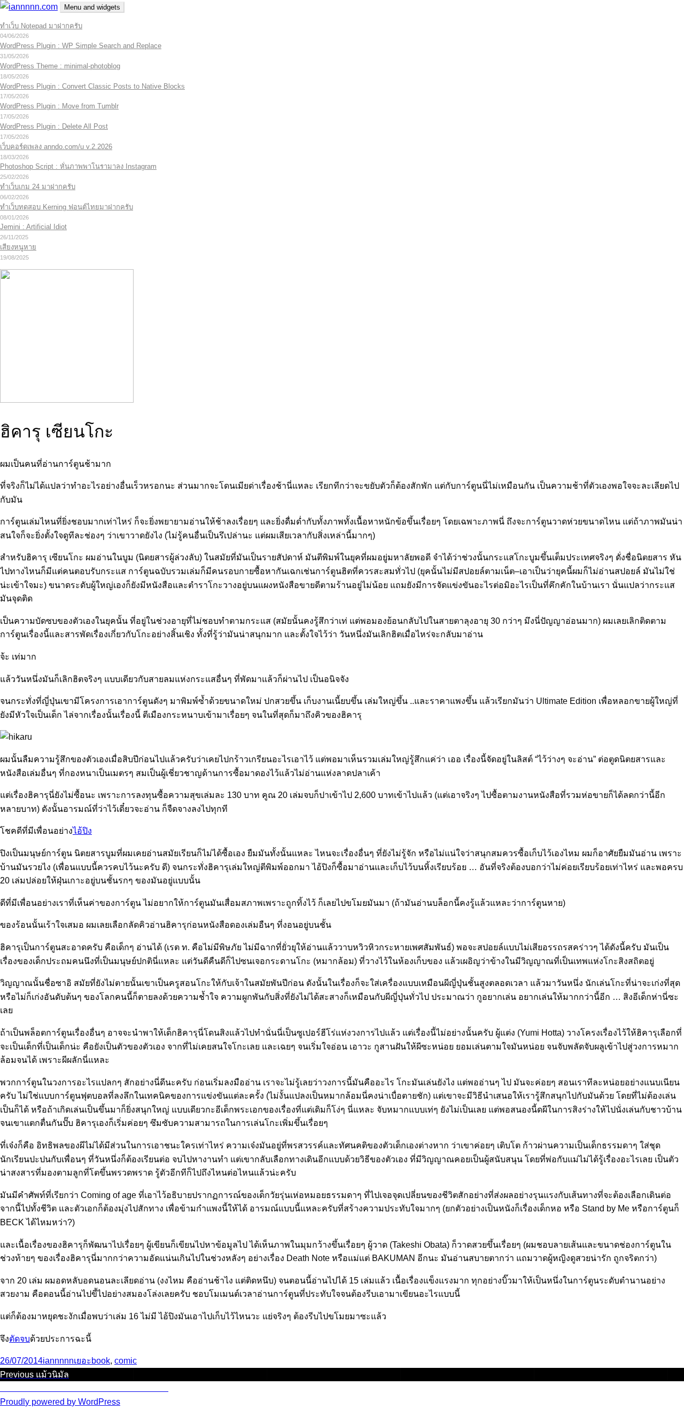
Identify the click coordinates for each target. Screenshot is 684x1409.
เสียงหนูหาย (18, 247)
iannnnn (58, 1360)
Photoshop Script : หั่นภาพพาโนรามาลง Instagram (78, 166)
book (100, 1360)
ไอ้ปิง (82, 830)
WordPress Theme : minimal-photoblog (60, 66)
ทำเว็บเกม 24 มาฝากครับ (37, 187)
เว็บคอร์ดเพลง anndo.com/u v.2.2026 (56, 147)
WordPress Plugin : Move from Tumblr (59, 106)
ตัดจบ (19, 1338)
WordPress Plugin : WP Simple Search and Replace (80, 46)
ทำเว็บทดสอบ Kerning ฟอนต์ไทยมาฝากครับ (66, 207)
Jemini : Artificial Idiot (33, 227)
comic (125, 1360)
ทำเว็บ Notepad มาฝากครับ (41, 26)
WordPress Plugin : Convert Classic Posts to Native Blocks (92, 86)
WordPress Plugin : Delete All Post (54, 126)
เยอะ (82, 1360)
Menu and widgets (92, 7)
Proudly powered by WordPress (60, 1401)
